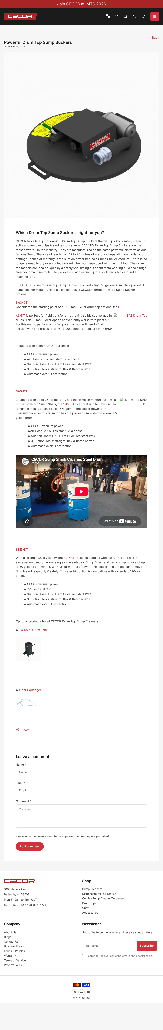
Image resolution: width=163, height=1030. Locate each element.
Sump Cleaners (92, 889)
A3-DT (20, 315)
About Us (10, 932)
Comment (24, 801)
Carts (85, 907)
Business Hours (14, 946)
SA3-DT (49, 346)
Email (21, 783)
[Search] (125, 16)
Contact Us (11, 941)
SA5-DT (69, 404)
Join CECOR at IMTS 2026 (81, 4)
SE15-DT (70, 558)
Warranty (10, 955)
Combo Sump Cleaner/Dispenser (103, 898)
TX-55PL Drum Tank (33, 630)
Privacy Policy (13, 964)
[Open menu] (154, 16)
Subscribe (147, 945)
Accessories (90, 912)
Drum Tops (89, 903)
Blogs (7, 937)
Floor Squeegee (30, 690)
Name (21, 764)
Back (155, 37)
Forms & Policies (14, 951)
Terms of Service (15, 960)
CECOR (86, 997)
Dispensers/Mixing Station (99, 893)
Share (25, 730)
